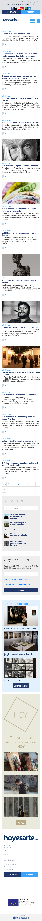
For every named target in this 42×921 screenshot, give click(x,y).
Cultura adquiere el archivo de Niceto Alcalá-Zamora (20, 99)
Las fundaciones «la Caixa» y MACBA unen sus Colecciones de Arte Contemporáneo (19, 54)
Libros (6, 850)
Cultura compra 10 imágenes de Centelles (19, 394)
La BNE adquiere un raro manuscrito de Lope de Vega (20, 234)
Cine (5, 857)
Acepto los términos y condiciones (18, 584)
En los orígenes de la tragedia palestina (18, 523)
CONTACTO (11, 12)
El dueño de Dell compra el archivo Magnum (20, 327)
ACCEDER (30, 12)
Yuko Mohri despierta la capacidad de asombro (18, 516)
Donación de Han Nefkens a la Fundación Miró (21, 122)
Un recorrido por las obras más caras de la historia (19, 281)
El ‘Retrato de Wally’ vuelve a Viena (16, 33)
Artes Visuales (8, 845)
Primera (4, 484)
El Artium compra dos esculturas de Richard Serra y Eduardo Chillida (20, 464)
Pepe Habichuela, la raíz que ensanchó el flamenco (18, 543)
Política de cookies (10, 864)
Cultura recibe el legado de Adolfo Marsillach (20, 165)
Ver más (21, 823)
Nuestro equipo (9, 869)
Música (6, 855)
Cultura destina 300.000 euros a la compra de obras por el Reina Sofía (20, 209)
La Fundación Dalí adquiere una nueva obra (19, 441)
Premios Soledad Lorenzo (12, 848)
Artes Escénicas (9, 860)
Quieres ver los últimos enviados (17, 580)
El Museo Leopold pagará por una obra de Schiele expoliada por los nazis (19, 77)
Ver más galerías (21, 686)
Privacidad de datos (10, 867)
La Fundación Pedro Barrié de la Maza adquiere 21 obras (21, 373)
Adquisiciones (6, 31)
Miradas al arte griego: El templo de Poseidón (18, 534)
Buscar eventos (11, 530)
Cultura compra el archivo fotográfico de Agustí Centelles (18, 417)
